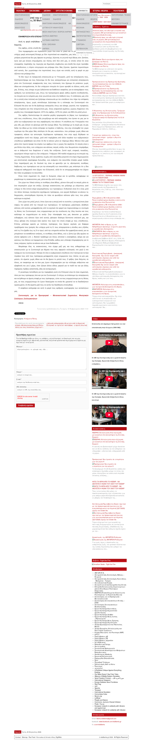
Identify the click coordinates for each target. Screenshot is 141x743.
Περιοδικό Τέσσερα (102, 662)
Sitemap (25, 737)
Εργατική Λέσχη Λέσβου (104, 614)
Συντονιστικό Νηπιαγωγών (105, 648)
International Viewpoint (102, 680)
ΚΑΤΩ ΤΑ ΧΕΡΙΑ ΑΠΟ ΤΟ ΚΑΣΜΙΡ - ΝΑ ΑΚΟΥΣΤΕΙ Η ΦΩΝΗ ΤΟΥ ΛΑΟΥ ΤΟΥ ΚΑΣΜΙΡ (108, 482)
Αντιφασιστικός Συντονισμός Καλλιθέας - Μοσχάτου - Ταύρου (110, 580)
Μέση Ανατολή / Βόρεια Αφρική (57, 31)
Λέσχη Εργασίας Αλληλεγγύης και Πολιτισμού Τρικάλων (108, 629)
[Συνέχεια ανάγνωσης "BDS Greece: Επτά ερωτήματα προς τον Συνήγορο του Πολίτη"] (109, 65)
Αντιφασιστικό (83, 31)
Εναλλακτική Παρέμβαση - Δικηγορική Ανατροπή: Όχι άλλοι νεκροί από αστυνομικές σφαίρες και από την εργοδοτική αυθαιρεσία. (107, 256)
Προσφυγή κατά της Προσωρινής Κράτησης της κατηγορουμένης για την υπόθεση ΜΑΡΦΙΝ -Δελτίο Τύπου (108, 84)
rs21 (96, 686)
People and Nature (101, 700)
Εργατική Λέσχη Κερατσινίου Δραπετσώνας (106, 611)
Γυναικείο (81, 40)
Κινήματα (83, 10)
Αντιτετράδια (100, 646)
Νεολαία (80, 27)
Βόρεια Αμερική (50, 36)
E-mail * (18, 379)
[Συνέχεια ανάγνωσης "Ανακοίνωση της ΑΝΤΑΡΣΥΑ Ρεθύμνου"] (108, 539)
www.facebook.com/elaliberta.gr (110, 721)
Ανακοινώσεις (21, 23)
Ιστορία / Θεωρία (100, 10)
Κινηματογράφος (120, 23)
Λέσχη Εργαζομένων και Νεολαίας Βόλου (108, 625)
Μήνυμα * (19, 346)
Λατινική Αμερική (50, 40)
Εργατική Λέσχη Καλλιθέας (105, 608)
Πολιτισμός (118, 10)
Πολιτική (20, 10)
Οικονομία (34, 10)
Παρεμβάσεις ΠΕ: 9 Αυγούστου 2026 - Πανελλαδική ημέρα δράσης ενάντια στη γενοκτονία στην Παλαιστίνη (108, 200)
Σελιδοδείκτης (100, 642)
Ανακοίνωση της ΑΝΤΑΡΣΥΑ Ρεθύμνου (106, 537)
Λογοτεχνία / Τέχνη (121, 15)
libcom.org (98, 696)
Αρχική (17, 4)
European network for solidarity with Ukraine (110, 710)
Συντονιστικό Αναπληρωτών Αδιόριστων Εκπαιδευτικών (110, 651)
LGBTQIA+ (80, 44)
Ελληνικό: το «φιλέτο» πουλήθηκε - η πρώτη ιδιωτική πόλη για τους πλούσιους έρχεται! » (51, 326)
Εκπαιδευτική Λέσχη (102, 644)
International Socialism (102, 692)
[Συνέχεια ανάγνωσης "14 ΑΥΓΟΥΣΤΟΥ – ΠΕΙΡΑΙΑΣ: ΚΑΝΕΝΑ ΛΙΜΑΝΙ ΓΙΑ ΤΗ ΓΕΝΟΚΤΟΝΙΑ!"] (109, 181)
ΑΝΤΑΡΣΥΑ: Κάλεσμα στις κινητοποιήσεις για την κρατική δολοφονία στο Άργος (108, 285)
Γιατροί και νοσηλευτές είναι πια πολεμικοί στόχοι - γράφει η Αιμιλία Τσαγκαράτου (106, 137)
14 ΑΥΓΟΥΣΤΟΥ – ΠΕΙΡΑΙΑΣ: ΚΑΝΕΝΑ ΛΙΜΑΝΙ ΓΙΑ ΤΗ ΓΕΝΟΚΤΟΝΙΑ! (108, 176)
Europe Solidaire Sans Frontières (106, 682)
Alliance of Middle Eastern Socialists (107, 676)
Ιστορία (93, 15)
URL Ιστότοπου (21, 387)
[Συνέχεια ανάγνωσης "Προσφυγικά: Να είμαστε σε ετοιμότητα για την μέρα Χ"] (109, 465)
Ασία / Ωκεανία (49, 44)
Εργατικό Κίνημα (64, 10)
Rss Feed (32, 737)
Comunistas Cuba (101, 694)
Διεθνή (47, 10)
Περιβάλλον (82, 48)
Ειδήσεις (19, 19)
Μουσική (116, 19)
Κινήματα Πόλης (84, 52)
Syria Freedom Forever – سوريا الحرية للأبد (109, 678)
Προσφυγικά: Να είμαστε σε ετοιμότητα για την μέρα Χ (108, 460)
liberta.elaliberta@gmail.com (106, 718)
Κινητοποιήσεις (22, 15)
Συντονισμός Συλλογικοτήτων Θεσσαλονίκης (106, 606)
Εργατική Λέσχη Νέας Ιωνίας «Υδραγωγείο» (106, 617)
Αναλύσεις (20, 27)
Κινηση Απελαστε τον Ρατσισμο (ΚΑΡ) (109, 632)
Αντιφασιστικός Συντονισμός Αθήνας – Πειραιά (109, 576)
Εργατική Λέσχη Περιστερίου (106, 622)
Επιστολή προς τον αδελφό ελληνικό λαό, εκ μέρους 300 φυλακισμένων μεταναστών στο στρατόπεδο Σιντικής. (109, 32)
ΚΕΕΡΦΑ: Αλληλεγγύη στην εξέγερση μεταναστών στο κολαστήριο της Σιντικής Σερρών (108, 434)
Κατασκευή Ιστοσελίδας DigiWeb (49, 737)
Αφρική (45, 48)
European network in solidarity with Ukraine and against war (110, 707)
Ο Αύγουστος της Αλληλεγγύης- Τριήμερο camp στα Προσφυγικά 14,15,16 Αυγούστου (108, 111)
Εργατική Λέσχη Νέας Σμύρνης (107, 620)
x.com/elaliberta (99, 724)
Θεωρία (93, 19)
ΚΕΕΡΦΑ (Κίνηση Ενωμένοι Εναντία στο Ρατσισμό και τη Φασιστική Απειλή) (110, 594)
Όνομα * (19, 372)
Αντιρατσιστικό (83, 36)
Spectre (97, 688)
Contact (18, 737)
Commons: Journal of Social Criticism (108, 702)
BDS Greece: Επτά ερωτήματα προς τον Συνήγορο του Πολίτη (107, 60)
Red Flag (98, 684)
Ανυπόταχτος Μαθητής (103, 654)
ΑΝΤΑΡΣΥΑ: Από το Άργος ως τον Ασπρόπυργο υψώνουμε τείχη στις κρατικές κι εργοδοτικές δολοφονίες (109, 226)
